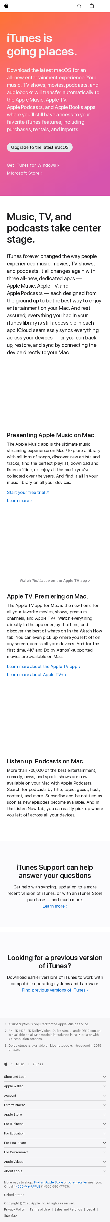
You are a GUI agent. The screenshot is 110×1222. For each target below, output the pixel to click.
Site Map (10, 1215)
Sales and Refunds (68, 1209)
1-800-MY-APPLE (27, 1186)
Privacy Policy (14, 1209)
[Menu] (104, 6)
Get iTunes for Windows (31, 165)
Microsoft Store (23, 173)
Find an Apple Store (48, 1182)
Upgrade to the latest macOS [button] (40, 147)
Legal (91, 1209)
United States (14, 1195)
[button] (79, 6)
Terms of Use (39, 1209)
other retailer (77, 1182)
